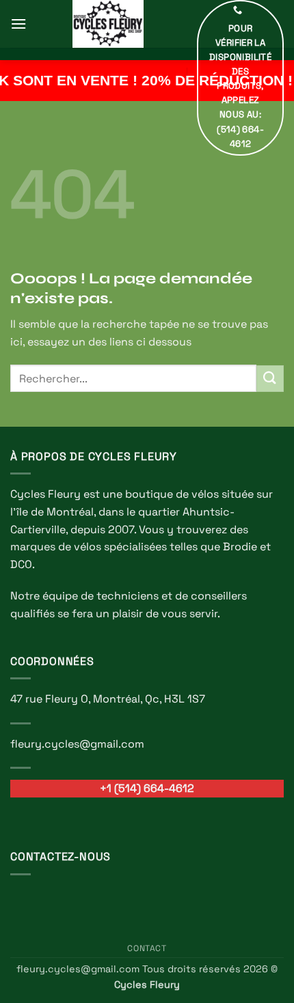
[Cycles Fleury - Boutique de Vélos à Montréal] (108, 24)
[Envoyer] (270, 378)
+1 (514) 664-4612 (147, 788)
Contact (146, 948)
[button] (18, 23)
